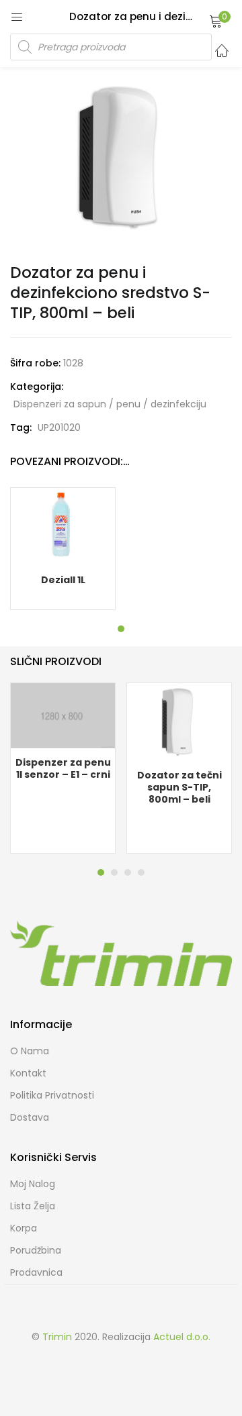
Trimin (57, 1337)
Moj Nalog (32, 1184)
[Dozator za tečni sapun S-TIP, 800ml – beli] (179, 721)
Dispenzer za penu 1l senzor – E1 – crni (63, 768)
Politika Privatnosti (52, 1095)
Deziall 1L (63, 580)
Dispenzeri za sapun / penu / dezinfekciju (109, 404)
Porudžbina (35, 1250)
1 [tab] (121, 628)
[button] (216, 21)
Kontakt (28, 1073)
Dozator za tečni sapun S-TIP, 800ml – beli (179, 787)
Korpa (23, 1228)
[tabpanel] (63, 548)
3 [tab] (127, 872)
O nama (29, 1051)
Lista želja (32, 1206)
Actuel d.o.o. (181, 1337)
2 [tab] (114, 872)
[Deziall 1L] (63, 526)
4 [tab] (141, 872)
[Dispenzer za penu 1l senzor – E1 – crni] (63, 714)
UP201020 (59, 427)
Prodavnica (36, 1272)
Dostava (29, 1117)
